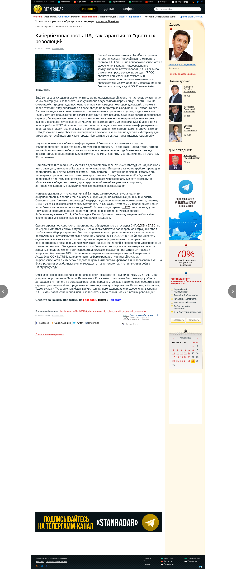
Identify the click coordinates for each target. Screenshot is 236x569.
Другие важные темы (191, 16)
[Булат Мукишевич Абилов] (181, 44)
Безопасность (90, 16)
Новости (60, 26)
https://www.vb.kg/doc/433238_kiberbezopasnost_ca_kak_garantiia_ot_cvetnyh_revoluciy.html (103, 311)
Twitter (102, 299)
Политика (37, 16)
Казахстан (65, 2)
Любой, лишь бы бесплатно (182, 307)
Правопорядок (108, 16)
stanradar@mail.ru (107, 21)
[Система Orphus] (141, 325)
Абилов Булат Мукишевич (182, 64)
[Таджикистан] (75, 48)
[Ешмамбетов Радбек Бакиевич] (175, 168)
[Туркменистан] (78, 48)
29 (193, 361)
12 (181, 353)
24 (173, 361)
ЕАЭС (152, 225)
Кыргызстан (82, 2)
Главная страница (44, 26)
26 (181, 361)
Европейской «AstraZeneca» (181, 290)
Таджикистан (99, 2)
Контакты (40, 562)
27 (185, 361)
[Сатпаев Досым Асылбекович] (175, 141)
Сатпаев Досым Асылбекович (190, 128)
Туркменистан (118, 2)
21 (189, 357)
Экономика (50, 16)
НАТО (126, 207)
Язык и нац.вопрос (130, 16)
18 (177, 357)
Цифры (147, 564)
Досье (146, 561)
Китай (150, 2)
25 (177, 361)
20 (185, 357)
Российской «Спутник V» (186, 295)
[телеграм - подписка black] (98, 531)
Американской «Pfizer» (185, 302)
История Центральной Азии (160, 16)
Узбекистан (136, 2)
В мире (163, 2)
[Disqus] (98, 380)
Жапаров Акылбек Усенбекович (190, 89)
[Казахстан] (68, 48)
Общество (64, 16)
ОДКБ (141, 225)
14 (189, 353)
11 (178, 353)
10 (173, 353)
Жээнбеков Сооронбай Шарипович (189, 109)
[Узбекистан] (82, 48)
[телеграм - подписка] (185, 239)
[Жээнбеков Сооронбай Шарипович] (175, 121)
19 (181, 357)
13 (185, 353)
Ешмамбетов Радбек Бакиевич (192, 156)
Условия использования (56, 562)
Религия (75, 16)
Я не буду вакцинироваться (187, 312)
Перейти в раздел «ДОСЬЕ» (183, 74)
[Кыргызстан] (72, 48)
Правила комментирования (49, 334)
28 (189, 361)
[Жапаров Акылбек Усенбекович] (175, 102)
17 (173, 357)
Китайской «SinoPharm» (186, 299)
